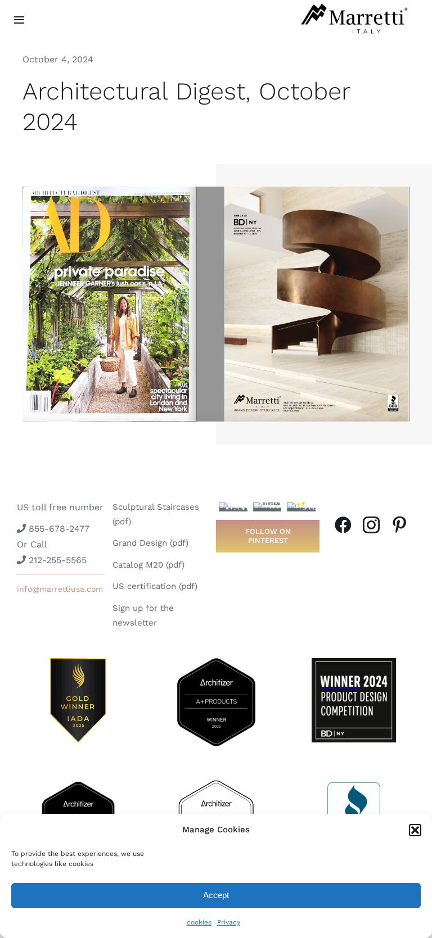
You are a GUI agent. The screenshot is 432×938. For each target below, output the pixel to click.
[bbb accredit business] (354, 784)
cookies (199, 922)
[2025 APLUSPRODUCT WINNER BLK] (216, 662)
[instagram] (371, 524)
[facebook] (343, 524)
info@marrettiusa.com (60, 588)
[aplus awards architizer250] (216, 784)
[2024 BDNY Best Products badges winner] (354, 662)
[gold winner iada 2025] (78, 662)
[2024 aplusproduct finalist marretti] (78, 784)
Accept (216, 895)
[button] (415, 830)
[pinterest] (399, 524)
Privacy (228, 922)
